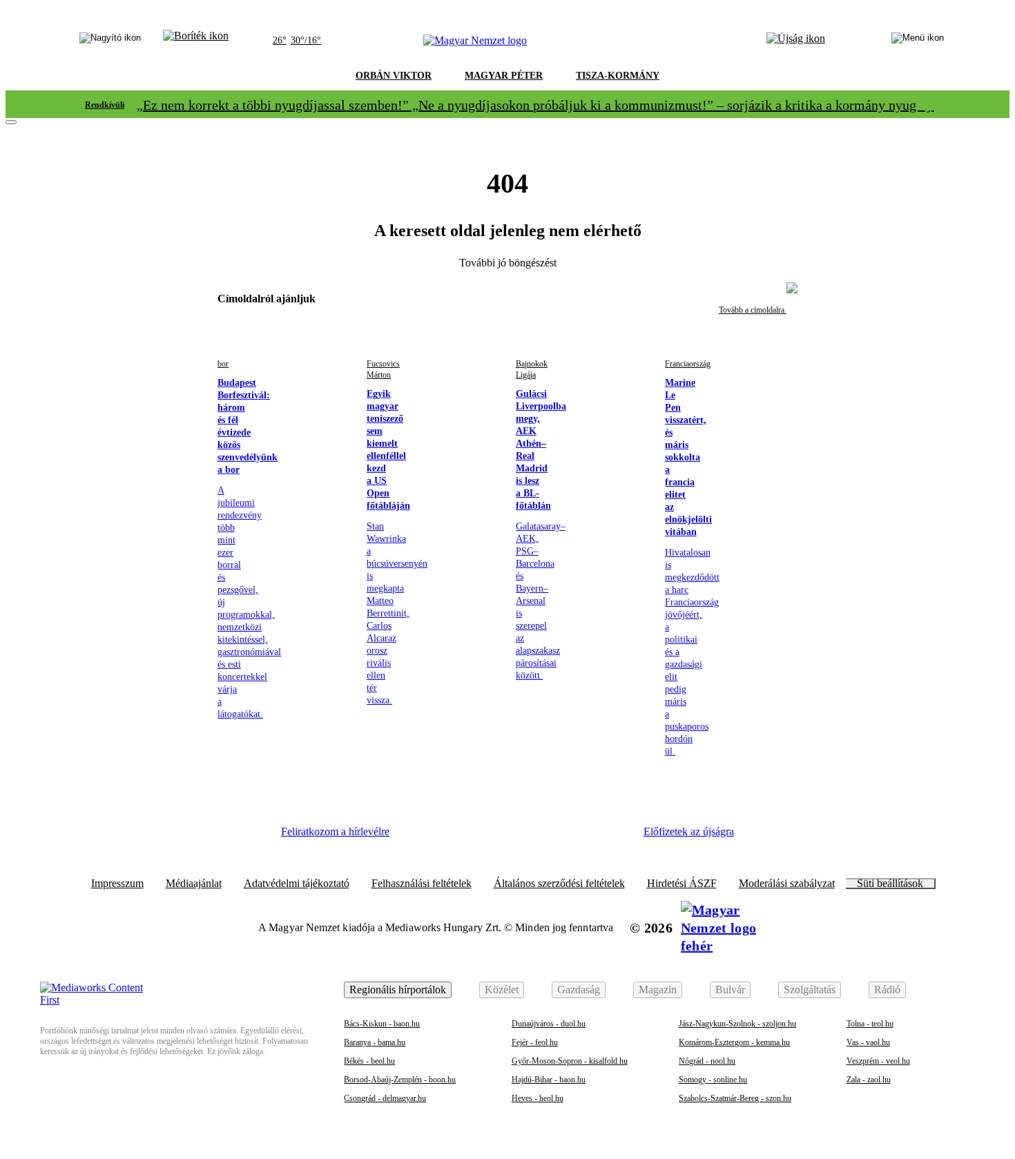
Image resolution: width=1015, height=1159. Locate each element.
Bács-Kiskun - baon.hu (382, 1024)
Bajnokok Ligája (532, 369)
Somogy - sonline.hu (713, 1079)
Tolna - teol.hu (870, 1024)
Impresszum (117, 883)
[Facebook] (422, 837)
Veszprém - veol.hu (878, 1061)
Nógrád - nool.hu (707, 1061)
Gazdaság (578, 989)
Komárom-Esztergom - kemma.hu (734, 1042)
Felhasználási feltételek (421, 883)
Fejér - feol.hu (535, 1042)
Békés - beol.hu (369, 1061)
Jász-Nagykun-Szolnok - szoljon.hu (737, 1024)
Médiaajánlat (194, 883)
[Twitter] (498, 837)
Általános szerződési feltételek (559, 883)
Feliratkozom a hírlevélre (335, 831)
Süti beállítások (890, 883)
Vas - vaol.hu (868, 1042)
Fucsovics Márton (383, 369)
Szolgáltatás (809, 989)
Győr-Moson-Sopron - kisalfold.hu (570, 1061)
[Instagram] (460, 837)
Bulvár (730, 989)
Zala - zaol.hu (869, 1079)
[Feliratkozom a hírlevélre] (195, 41)
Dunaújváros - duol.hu (549, 1024)
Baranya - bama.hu (374, 1042)
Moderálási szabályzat (787, 883)
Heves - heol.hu (537, 1098)
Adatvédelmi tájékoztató (296, 883)
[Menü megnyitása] (918, 41)
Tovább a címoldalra (752, 310)
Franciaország (687, 364)
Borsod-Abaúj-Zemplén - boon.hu (400, 1079)
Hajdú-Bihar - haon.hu (549, 1079)
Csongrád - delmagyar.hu (385, 1098)
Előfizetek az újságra (689, 831)
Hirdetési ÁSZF (682, 883)
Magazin (658, 989)
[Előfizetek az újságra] (796, 41)
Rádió (887, 989)
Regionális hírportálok (397, 989)
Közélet (502, 989)
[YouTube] (573, 837)
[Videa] (535, 837)
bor (223, 364)
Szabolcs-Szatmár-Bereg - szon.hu (735, 1098)
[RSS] (611, 837)
